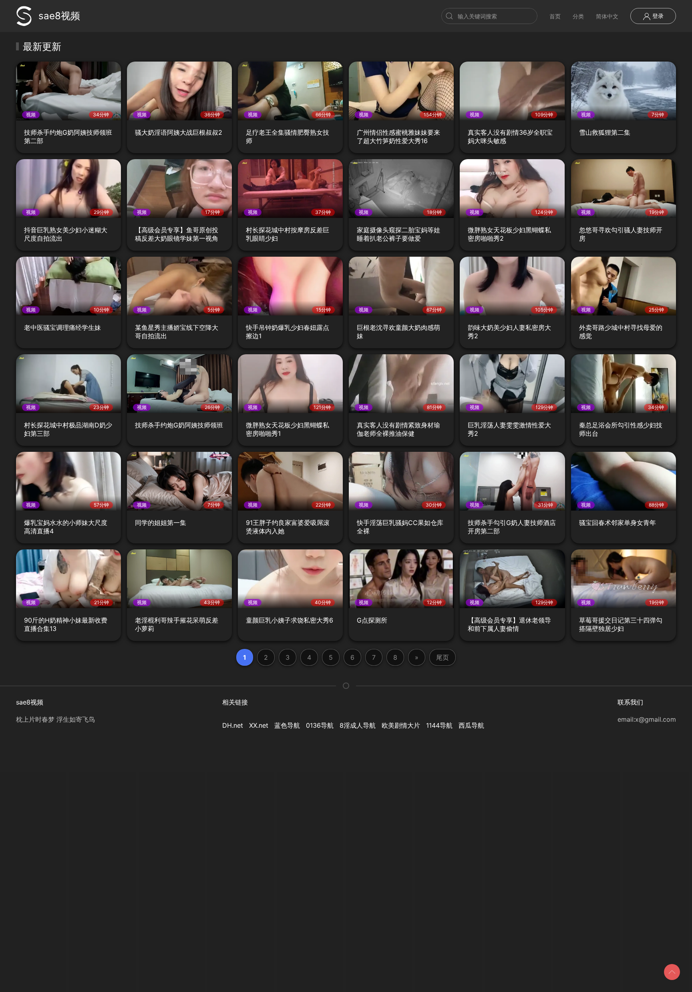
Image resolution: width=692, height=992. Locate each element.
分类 (578, 16)
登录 (657, 15)
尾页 (442, 657)
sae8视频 (59, 16)
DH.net (232, 725)
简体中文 (607, 16)
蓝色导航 (287, 725)
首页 (555, 16)
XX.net (258, 725)
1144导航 (439, 725)
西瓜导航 (471, 725)
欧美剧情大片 (401, 725)
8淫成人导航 (358, 725)
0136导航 (320, 725)
